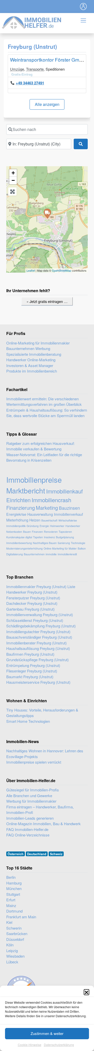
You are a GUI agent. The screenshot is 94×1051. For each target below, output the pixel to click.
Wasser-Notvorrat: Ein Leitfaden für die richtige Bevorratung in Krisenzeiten (44, 457)
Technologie (78, 543)
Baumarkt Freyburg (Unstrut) (29, 676)
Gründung (33, 526)
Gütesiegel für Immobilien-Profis (32, 789)
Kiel (9, 922)
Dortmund (14, 911)
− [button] (13, 180)
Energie (44, 526)
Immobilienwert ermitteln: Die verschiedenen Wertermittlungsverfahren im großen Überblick (44, 401)
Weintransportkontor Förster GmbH (47, 59)
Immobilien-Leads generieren (30, 818)
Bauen (27, 532)
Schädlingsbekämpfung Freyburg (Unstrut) (41, 625)
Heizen (34, 519)
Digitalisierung (14, 554)
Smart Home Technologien (28, 721)
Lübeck (12, 961)
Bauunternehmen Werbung (28, 348)
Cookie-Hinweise (29, 1044)
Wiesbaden (15, 956)
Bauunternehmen (34, 554)
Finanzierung (20, 507)
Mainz (11, 905)
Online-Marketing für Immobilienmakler (38, 342)
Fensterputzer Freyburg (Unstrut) (33, 597)
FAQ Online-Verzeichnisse (27, 834)
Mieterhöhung (17, 519)
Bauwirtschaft (49, 520)
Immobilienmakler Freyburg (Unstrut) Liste (40, 586)
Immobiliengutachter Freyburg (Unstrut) (38, 631)
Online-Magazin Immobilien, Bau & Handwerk (43, 823)
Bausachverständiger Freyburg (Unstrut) (39, 637)
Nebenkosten (14, 532)
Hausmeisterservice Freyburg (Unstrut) (38, 682)
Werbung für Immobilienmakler (31, 801)
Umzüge (17, 69)
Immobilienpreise (34, 479)
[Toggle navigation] (83, 6)
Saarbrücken (16, 933)
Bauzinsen (69, 508)
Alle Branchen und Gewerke (29, 795)
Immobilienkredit (67, 554)
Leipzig (12, 950)
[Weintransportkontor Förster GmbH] (47, 213)
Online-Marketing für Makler (60, 548)
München (14, 888)
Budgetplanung (65, 537)
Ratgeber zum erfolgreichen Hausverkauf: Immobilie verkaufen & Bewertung (40, 446)
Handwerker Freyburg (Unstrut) (31, 592)
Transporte (35, 69)
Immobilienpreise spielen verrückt (33, 762)
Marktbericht (25, 490)
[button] (86, 991)
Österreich (16, 854)
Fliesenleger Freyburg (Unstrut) (31, 670)
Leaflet (31, 270)
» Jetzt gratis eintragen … (47, 301)
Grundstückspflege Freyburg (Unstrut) (37, 659)
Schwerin (14, 928)
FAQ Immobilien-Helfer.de (27, 829)
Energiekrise (16, 514)
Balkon (82, 548)
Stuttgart (13, 894)
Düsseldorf (15, 939)
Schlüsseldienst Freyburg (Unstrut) (34, 620)
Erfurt (10, 899)
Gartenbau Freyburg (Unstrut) (30, 609)
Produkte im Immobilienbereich (31, 371)
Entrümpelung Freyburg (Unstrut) (33, 665)
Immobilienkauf (64, 491)
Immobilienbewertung (19, 543)
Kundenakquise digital (19, 537)
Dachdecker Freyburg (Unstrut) (31, 603)
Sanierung (64, 543)
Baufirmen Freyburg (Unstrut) (30, 654)
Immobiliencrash (51, 500)
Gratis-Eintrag (22, 74)
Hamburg (14, 883)
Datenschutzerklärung (59, 1044)
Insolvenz (49, 537)
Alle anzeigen (47, 104)
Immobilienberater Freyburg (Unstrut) (36, 642)
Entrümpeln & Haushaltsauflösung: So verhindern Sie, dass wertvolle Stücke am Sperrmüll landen (46, 412)
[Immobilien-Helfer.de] (32, 22)
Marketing (47, 507)
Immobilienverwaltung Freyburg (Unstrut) (39, 614)
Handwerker (72, 526)
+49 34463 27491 (30, 83)
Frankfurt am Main (21, 916)
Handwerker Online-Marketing (30, 359)
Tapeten (38, 537)
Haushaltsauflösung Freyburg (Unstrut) (38, 648)
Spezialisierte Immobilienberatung (33, 354)
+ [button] (13, 173)
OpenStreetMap (61, 270)
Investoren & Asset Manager (29, 365)
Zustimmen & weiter (47, 1033)
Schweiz (56, 854)
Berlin (11, 877)
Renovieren (51, 532)
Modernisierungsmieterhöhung (24, 548)
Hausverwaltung (40, 514)
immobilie (51, 554)
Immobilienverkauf (68, 514)
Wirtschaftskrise (67, 520)
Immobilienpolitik (16, 526)
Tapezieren (65, 532)
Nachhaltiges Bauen (45, 543)
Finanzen (37, 532)
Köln (10, 944)
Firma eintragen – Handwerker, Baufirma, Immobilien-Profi (40, 809)
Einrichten (18, 500)
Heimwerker (57, 526)
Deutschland (36, 854)
